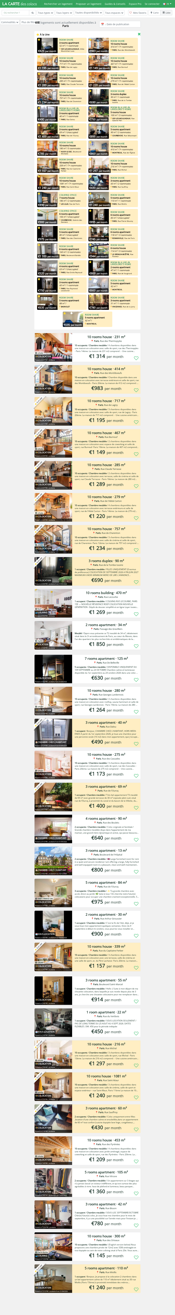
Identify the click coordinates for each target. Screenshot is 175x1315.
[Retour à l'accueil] (20, 4)
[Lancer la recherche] (32, 12)
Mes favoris (139, 12)
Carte (156, 12)
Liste (168, 12)
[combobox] (15, 12)
